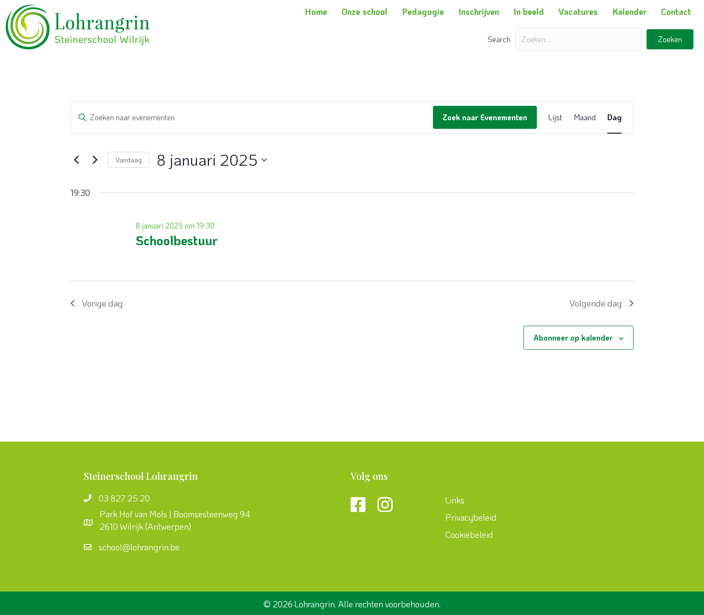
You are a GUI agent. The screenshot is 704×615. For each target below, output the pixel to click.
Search (499, 39)
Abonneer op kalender (573, 337)
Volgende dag (595, 303)
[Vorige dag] (76, 160)
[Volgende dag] (95, 160)
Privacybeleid (471, 517)
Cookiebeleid (469, 534)
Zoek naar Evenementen (485, 117)
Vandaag (128, 159)
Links (455, 500)
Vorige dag (102, 303)
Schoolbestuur (176, 240)
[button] (670, 39)
